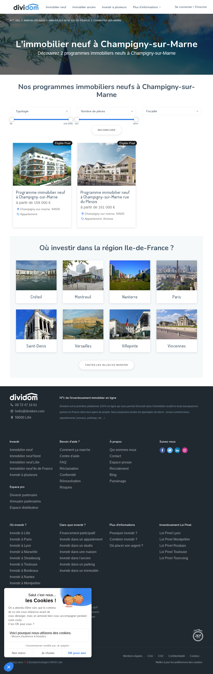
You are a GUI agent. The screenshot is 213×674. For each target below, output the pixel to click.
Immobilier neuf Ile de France (31, 468)
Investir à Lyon (20, 545)
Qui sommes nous (123, 450)
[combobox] (41, 111)
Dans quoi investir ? (73, 525)
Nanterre (130, 296)
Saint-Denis (36, 345)
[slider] (12, 119)
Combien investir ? (123, 539)
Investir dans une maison (78, 552)
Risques (66, 487)
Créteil (36, 296)
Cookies (194, 656)
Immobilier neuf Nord (25, 456)
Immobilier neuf (56, 7)
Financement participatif (77, 533)
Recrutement (119, 468)
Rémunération (70, 481)
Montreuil (83, 296)
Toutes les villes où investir (106, 365)
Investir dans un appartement (81, 539)
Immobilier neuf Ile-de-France (69, 20)
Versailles (83, 345)
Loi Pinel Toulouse (173, 552)
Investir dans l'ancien (75, 558)
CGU (150, 656)
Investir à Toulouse (23, 564)
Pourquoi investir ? (123, 533)
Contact (115, 456)
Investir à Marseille (23, 552)
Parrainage (118, 481)
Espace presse (121, 462)
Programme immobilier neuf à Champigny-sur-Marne (41, 194)
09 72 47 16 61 (25, 405)
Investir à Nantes (22, 577)
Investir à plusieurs (114, 7)
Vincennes (177, 345)
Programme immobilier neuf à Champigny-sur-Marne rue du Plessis (105, 196)
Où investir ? (18, 525)
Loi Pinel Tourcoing (174, 558)
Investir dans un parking (77, 564)
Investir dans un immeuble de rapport (87, 570)
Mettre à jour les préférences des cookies (179, 662)
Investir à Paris (21, 539)
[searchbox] (39, 111)
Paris (176, 296)
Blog (113, 475)
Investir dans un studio (76, 545)
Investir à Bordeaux (24, 570)
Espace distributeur (24, 507)
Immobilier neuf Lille (25, 462)
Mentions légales (132, 656)
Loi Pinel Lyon (170, 533)
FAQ (63, 462)
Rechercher (106, 130)
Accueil (15, 20)
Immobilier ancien (84, 7)
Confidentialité (176, 656)
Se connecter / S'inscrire (191, 7)
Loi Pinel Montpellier (175, 539)
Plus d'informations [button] (145, 7)
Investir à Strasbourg (25, 558)
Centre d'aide (69, 456)
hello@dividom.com (29, 411)
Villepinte (130, 345)
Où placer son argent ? (126, 545)
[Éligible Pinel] (42, 164)
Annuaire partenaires (25, 501)
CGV (160, 656)
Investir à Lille (20, 533)
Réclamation (69, 468)
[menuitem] (56, 7)
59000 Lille (22, 417)
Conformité (68, 475)
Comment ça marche (75, 450)
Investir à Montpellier (25, 583)
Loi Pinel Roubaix (173, 545)
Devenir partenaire (23, 495)
